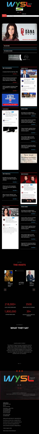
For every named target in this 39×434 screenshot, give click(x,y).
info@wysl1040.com (17, 425)
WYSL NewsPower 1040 (6, 410)
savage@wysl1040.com (15, 423)
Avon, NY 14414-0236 (6, 412)
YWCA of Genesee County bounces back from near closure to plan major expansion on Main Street (10, 79)
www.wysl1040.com (18, 418)
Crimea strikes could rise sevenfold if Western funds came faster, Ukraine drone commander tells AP (28, 121)
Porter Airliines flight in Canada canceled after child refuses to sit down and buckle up (28, 138)
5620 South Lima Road (6, 411)
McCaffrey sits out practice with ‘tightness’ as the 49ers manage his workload (10, 179)
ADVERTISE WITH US (4, 16)
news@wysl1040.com (17, 420)
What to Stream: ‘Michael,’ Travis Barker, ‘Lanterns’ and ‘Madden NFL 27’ (10, 195)
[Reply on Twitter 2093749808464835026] (3, 233)
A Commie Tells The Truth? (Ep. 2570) (10, 71)
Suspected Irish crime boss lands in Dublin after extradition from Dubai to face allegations (28, 146)
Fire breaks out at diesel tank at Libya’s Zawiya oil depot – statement (28, 113)
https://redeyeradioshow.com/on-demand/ (28, 198)
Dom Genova (10, 283)
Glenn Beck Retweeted (8, 118)
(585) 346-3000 (8, 414)
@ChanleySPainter (24, 90)
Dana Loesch (7, 224)
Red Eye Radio (25, 192)
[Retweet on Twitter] (4, 118)
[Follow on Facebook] (18, 388)
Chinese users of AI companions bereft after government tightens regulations (9, 187)
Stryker (21, 282)
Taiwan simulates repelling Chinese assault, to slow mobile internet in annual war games (28, 129)
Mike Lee (6, 120)
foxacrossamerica (26, 86)
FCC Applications (32, 395)
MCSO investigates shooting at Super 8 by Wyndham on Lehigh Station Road (10, 87)
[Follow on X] (21, 388)
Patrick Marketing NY (12, 430)
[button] (5, 289)
